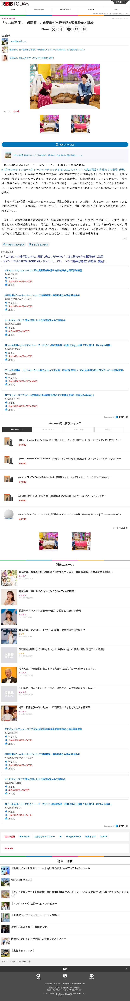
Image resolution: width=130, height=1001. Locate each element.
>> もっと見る (120, 527)
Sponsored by (109, 417)
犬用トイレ (109, 429)
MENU (119, 2)
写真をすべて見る (67, 145)
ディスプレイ (78, 429)
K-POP (104, 836)
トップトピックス (40, 244)
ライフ (116, 9)
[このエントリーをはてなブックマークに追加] (84, 29)
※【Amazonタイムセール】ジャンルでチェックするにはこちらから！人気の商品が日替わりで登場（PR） (64, 169)
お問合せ (48, 983)
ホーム (13, 9)
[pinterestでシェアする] (76, 29)
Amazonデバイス (17, 429)
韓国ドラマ (90, 836)
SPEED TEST (65, 9)
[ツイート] (54, 29)
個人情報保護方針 (78, 983)
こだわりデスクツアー (44, 836)
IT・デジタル (39, 9)
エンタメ (91, 9)
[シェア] (61, 29)
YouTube (91, 978)
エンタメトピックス (15, 244)
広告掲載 (57, 983)
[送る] (69, 29)
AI (60, 836)
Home (38, 978)
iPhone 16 (24, 836)
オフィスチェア (48, 429)
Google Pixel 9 (73, 836)
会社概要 (66, 983)
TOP (65, 969)
